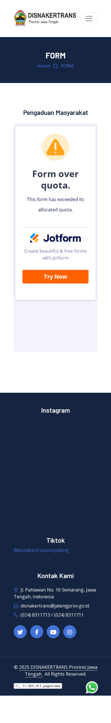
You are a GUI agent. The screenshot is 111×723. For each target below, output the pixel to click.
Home (43, 66)
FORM (67, 66)
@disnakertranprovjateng (41, 550)
